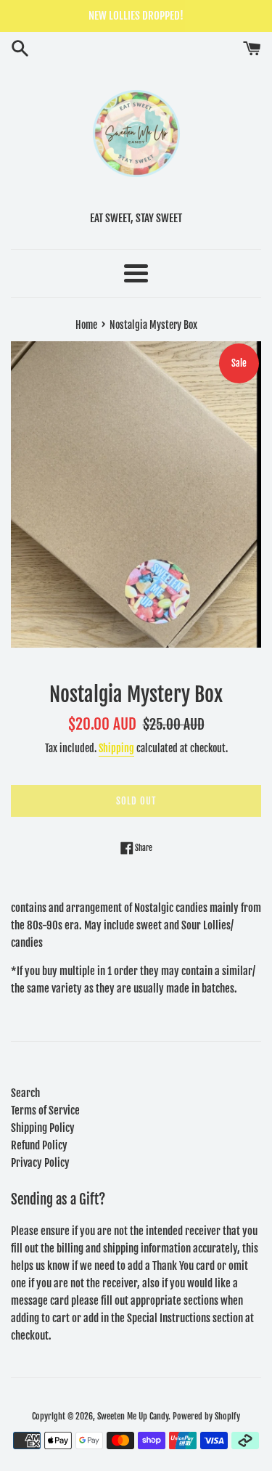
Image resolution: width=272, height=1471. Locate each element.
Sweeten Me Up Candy (132, 1416)
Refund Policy (39, 1145)
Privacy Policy (40, 1163)
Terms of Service (45, 1110)
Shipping (116, 748)
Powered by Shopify (206, 1416)
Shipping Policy (43, 1128)
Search (25, 1093)
